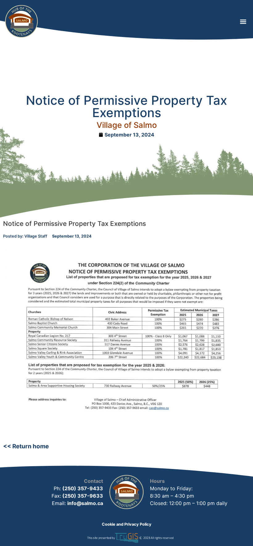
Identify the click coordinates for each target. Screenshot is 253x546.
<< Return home (26, 446)
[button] (243, 21)
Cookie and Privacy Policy (126, 524)
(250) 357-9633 (82, 496)
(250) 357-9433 (82, 488)
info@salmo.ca (85, 503)
